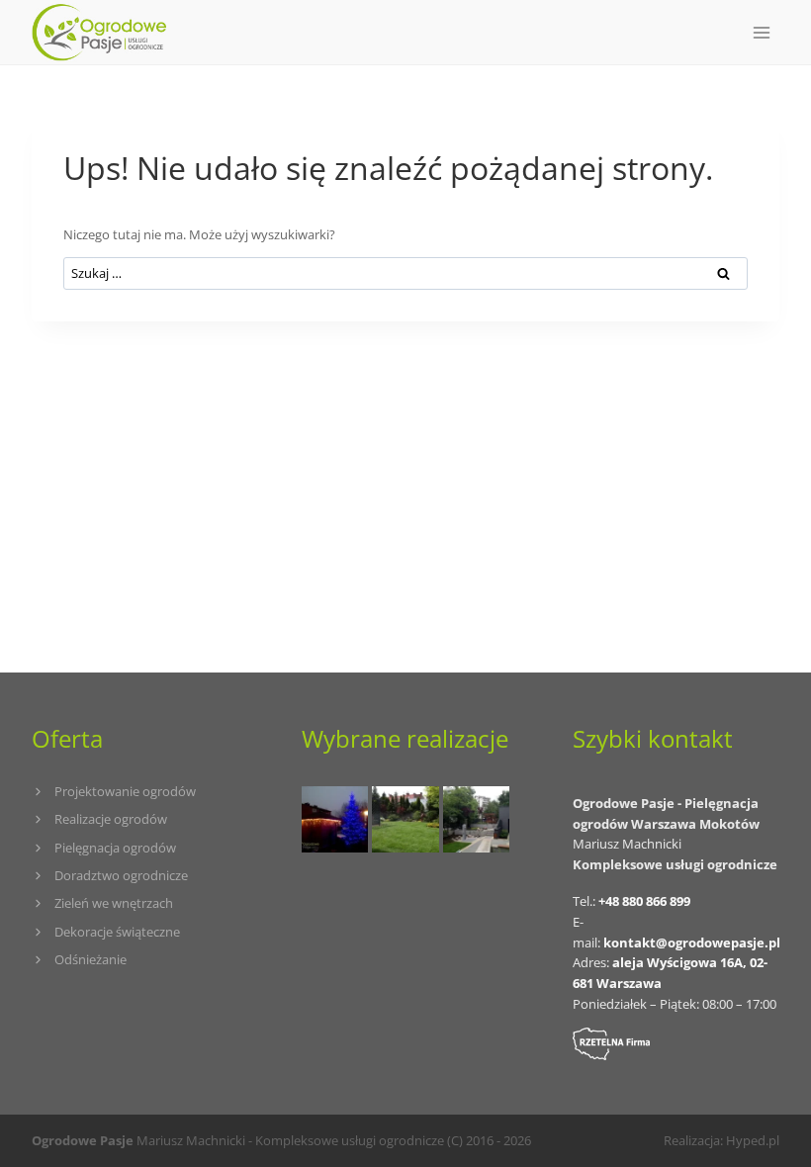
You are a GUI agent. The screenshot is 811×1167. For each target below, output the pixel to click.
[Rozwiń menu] (761, 32)
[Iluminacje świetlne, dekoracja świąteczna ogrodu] (335, 819)
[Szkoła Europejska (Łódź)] (405, 819)
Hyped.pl (752, 1140)
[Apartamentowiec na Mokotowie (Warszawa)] (476, 819)
